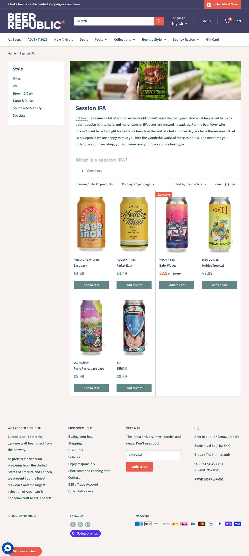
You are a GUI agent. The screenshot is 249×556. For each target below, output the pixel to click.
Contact (74, 477)
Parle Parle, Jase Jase (89, 368)
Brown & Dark (23, 93)
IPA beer (82, 118)
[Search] (159, 21)
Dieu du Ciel (210, 260)
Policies (74, 457)
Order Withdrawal (81, 491)
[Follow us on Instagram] (87, 524)
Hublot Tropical (213, 265)
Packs (99, 39)
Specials (19, 115)
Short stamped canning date (89, 470)
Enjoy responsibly (81, 464)
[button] (8, 548)
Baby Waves (167, 265)
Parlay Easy (124, 265)
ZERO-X (122, 368)
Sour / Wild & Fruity (27, 108)
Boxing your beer (81, 436)
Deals (84, 39)
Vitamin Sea (167, 260)
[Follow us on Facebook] (73, 524)
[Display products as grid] (227, 184)
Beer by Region (184, 39)
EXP (119, 363)
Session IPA (27, 53)
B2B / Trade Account (83, 484)
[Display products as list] (233, 184)
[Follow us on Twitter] (80, 524)
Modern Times (126, 260)
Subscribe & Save (226, 4)
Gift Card (212, 39)
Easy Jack (80, 265)
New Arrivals (63, 39)
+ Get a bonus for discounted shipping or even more (44, 4)
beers (101, 124)
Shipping (75, 443)
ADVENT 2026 (37, 39)
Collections (122, 39)
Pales (17, 78)
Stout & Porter (23, 100)
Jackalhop (81, 363)
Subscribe (139, 466)
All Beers (14, 39)
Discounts (75, 450)
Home (12, 53)
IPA (15, 86)
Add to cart (91, 285)
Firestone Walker (86, 260)
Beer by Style (152, 39)
